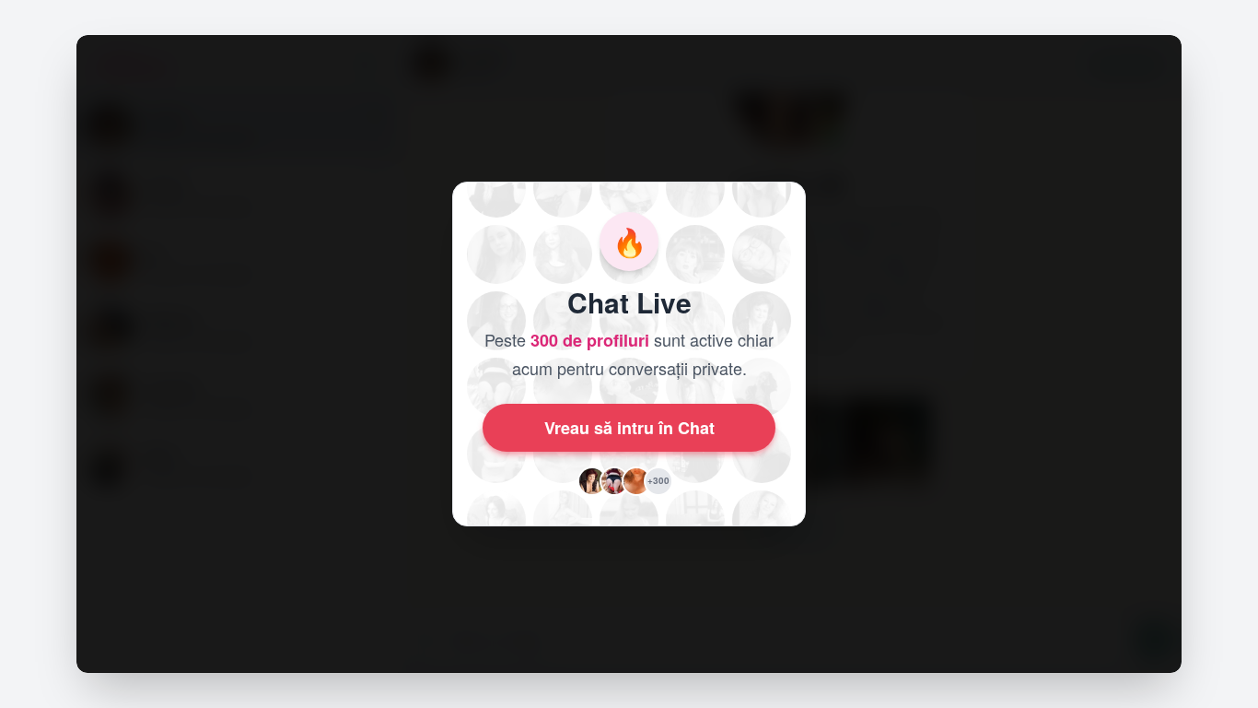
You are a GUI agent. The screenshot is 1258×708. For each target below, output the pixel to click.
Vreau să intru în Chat (629, 428)
